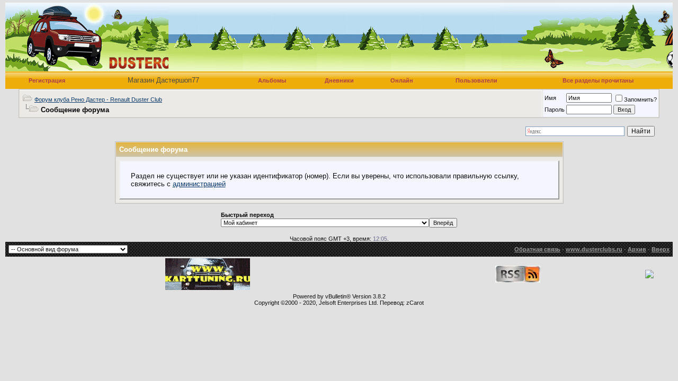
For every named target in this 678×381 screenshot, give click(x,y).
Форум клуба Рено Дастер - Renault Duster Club (98, 99)
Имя (550, 98)
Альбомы (272, 80)
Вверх (661, 249)
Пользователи (476, 80)
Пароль (555, 109)
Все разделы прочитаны (598, 80)
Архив (637, 249)
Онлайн (401, 80)
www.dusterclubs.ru (594, 249)
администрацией (199, 184)
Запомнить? (640, 99)
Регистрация (47, 80)
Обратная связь (537, 249)
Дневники (339, 80)
